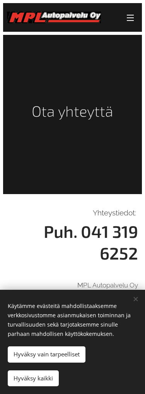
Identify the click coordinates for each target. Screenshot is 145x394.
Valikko (130, 17)
